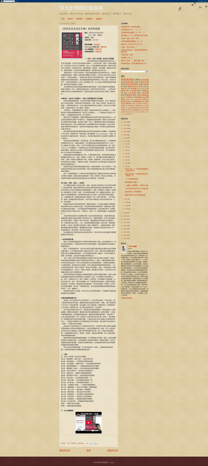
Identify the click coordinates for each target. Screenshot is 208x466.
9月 (126, 199)
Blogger (111, 462)
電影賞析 (129, 103)
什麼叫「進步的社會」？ (129, 47)
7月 (126, 163)
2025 (125, 235)
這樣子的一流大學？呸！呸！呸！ (132, 44)
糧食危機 (124, 101)
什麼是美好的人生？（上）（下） (131, 30)
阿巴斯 (130, 110)
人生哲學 (133, 91)
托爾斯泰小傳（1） (127, 58)
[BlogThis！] (92, 443)
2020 (125, 219)
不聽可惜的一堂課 (127, 55)
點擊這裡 (103, 47)
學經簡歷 (79, 19)
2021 (125, 222)
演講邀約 (99, 19)
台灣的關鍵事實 (135, 101)
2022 (125, 225)
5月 (126, 157)
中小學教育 (127, 97)
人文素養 (132, 93)
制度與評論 (127, 79)
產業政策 (130, 82)
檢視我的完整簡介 (127, 298)
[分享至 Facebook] (95, 443)
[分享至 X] (93, 443)
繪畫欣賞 (139, 105)
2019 (125, 216)
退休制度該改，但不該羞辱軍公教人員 (133, 63)
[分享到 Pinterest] (97, 443)
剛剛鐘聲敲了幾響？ (131, 182)
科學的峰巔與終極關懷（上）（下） (132, 41)
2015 (125, 135)
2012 (125, 125)
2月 (126, 147)
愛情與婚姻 (146, 110)
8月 (126, 166)
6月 (126, 160)
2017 (125, 141)
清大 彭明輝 (133, 246)
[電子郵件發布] (87, 443)
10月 (127, 202)
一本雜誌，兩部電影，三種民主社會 (136, 185)
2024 (125, 232)
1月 (126, 144)
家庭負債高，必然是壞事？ (133, 192)
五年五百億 (142, 99)
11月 (126, 205)
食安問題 (128, 114)
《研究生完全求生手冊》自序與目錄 (136, 188)
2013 (125, 128)
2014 (125, 131)
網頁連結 (97, 44)
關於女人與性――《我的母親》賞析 (132, 60)
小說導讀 (138, 103)
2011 (125, 122)
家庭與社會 (144, 82)
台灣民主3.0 (136, 89)
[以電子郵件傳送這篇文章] (90, 443)
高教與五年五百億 (135, 86)
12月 (127, 209)
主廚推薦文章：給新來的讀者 (130, 27)
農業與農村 (138, 97)
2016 (125, 138)
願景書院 (137, 110)
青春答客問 (133, 108)
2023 (125, 229)
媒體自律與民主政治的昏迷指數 (135, 195)
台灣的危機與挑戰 (142, 95)
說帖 (137, 112)
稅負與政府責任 (132, 84)
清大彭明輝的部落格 (81, 8)
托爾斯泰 (131, 105)
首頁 (63, 19)
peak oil (131, 99)
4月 (126, 153)
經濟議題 (145, 80)
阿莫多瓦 (142, 112)
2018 (125, 213)
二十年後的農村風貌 (131, 179)
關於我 (70, 19)
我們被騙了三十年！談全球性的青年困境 (134, 35)
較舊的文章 (112, 450)
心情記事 (145, 93)
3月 (126, 150)
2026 (125, 238)
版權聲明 (89, 19)
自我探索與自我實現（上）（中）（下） (133, 32)
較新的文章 (64, 450)
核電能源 (128, 95)
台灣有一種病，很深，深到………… (132, 38)
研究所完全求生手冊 (128, 112)
